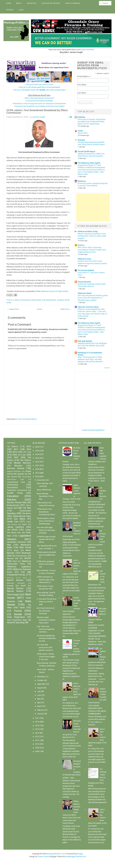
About (19, 3)
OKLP (15, 561)
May (38, 699)
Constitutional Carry (16, 482)
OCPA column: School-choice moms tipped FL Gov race (46, 656)
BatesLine (82, 181)
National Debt (12, 558)
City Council (12, 477)
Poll (23, 572)
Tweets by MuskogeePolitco (93, 430)
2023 (37, 458)
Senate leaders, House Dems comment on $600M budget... (46, 521)
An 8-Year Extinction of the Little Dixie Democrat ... (45, 611)
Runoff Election (15, 580)
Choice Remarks (84, 282)
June (39, 695)
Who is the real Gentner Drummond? (39, 98)
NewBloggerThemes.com (75, 856)
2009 (37, 748)
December (41, 480)
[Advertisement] (93, 207)
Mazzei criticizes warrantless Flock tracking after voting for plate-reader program (92, 236)
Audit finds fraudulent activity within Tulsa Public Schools (92, 285)
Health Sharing (72, 3)
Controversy (12, 485)
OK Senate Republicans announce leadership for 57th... (46, 638)
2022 (16, 457)
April (39, 703)
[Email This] (7, 295)
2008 (37, 751)
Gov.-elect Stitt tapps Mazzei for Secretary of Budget (46, 530)
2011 (37, 740)
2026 (37, 447)
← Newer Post (13, 309)
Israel (24, 524)
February (40, 710)
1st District (12, 446)
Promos (10, 10)
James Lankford (15, 527)
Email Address (84, 76)
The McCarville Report (86, 151)
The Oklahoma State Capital (89, 163)
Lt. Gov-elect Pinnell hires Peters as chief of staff (46, 601)
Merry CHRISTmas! (44, 490)
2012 (16, 449)
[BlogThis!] (10, 295)
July (38, 691)
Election (11, 499)
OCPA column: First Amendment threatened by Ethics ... (47, 512)
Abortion (18, 466)
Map (9, 545)
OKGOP (27, 558)
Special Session (15, 591)
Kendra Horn (16, 533)
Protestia (81, 140)
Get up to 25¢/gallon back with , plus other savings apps (39, 90)
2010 (29, 446)
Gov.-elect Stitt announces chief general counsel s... (45, 647)
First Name (81, 85)
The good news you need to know (39, 84)
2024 (37, 454)
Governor (26, 513)
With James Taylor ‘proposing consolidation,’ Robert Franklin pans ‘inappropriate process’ (92, 249)
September (41, 684)
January (40, 714)
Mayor (16, 550)
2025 (37, 451)
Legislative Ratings (51, 3)
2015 (37, 726)
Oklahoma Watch (85, 293)
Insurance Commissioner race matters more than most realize (39, 106)
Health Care (13, 521)
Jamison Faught (38, 117)
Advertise (31, 3)
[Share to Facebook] (15, 295)
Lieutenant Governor (16, 542)
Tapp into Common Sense (88, 307)
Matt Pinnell (25, 547)
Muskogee (26, 553)
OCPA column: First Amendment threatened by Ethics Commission (37, 111)
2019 (20, 455)
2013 (37, 733)
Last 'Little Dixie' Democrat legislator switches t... (45, 629)
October (40, 680)
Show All (107, 368)
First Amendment (49, 300)
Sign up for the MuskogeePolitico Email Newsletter (39, 87)
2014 (29, 449)
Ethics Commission (22, 300)
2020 (29, 455)
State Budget (13, 594)
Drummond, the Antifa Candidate (39, 101)
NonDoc (81, 245)
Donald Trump (15, 493)
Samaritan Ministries (16, 583)
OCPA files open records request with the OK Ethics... (46, 539)
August (40, 688)
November (41, 677)
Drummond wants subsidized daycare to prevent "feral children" (93, 184)
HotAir (80, 131)
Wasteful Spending (15, 622)
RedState (81, 117)
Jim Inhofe (12, 530)
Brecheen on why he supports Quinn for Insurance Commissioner (39, 103)
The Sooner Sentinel (86, 270)
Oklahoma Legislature (19, 566)
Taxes (22, 607)
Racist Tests (83, 133)
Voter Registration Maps (17, 620)
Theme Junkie (43, 856)
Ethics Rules (36, 300)
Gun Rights (19, 519)
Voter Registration (16, 617)
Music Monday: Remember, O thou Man (45, 496)
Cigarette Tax (22, 474)
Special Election (15, 588)
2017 (25, 452)
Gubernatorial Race (22, 516)
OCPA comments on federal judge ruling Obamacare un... (45, 579)
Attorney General (15, 468)
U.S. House (14, 610)
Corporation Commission (17, 490)
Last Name (81, 93)
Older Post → (65, 309)
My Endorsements (20, 556)
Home (8, 3)
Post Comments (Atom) (27, 419)
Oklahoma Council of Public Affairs (54, 291)
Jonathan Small (63, 300)
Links (21, 10)
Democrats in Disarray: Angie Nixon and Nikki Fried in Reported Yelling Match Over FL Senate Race (92, 121)
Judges (28, 530)
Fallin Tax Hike (24, 508)
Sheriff (23, 586)
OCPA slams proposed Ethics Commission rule (45, 564)
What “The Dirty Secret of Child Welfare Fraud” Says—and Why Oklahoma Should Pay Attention (90, 359)
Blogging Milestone (14, 471)
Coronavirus (12, 487)
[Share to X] (13, 295)
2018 (9, 455)
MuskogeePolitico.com (56, 854)
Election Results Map (17, 502)
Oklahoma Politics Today (88, 231)
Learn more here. (87, 50)
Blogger (80, 854)
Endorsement (13, 505)
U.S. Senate (14, 614)
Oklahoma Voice (84, 259)
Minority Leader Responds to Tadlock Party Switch (46, 620)
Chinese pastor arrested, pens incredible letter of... (46, 555)
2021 (37, 466)
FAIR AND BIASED (85, 341)
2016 (14, 452)
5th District (25, 460)
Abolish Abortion (22, 463)
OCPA (8, 303)
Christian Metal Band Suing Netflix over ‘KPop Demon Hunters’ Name (91, 143)
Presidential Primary (16, 575)
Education (13, 496)
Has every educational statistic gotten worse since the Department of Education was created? (93, 298)
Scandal (10, 586)
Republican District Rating (17, 577)
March (39, 706)
